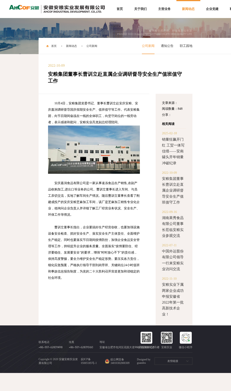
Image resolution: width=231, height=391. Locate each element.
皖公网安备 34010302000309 (120, 361)
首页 (120, 9)
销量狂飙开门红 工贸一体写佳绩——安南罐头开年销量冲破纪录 (173, 151)
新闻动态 (188, 9)
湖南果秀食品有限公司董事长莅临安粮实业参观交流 (173, 227)
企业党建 (212, 9)
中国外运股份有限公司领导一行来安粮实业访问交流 (173, 260)
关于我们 (140, 9)
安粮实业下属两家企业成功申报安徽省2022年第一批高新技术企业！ (173, 299)
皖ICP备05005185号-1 (89, 361)
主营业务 (164, 9)
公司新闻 (91, 46)
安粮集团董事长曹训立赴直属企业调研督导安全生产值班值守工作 (173, 190)
